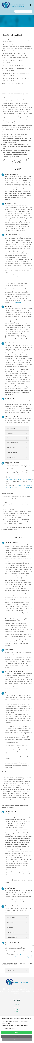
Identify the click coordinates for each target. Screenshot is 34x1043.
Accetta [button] (16, 1032)
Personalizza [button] (17, 1039)
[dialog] (17, 1029)
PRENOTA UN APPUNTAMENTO (23, 11)
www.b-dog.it (18, 302)
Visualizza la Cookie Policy (8, 1027)
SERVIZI (17, 1004)
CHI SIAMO (17, 1007)
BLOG (17, 1009)
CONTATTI (17, 1011)
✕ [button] (31, 1018)
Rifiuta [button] (16, 1036)
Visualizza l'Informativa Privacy (9, 1028)
